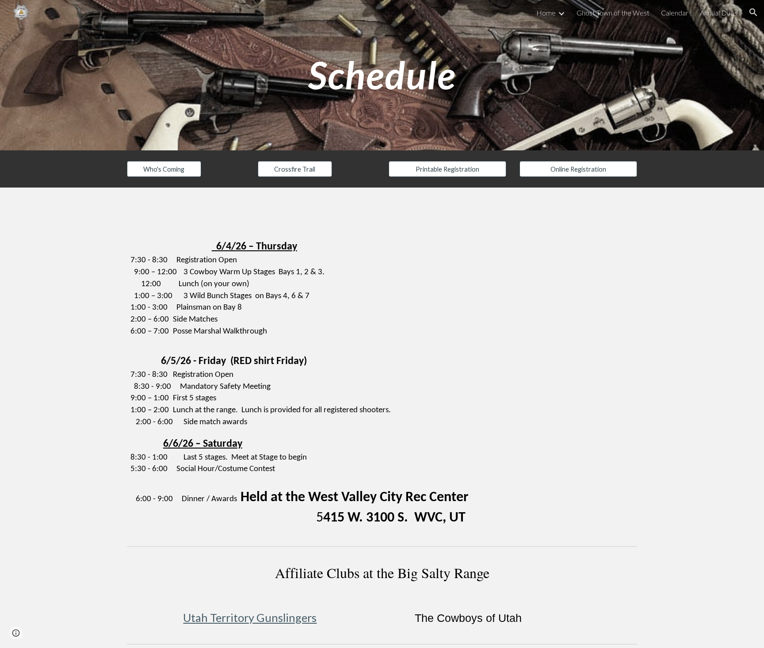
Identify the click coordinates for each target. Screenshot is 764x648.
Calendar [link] (674, 12)
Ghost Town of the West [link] (613, 12)
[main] (382, 75)
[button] (753, 12)
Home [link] (546, 12)
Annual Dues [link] (718, 12)
